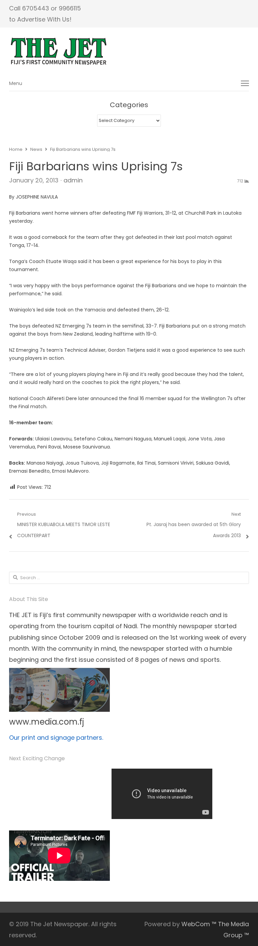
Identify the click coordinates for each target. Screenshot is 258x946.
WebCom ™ (198, 924)
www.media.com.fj (46, 721)
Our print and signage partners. (56, 737)
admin (73, 180)
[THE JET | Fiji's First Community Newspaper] (129, 51)
